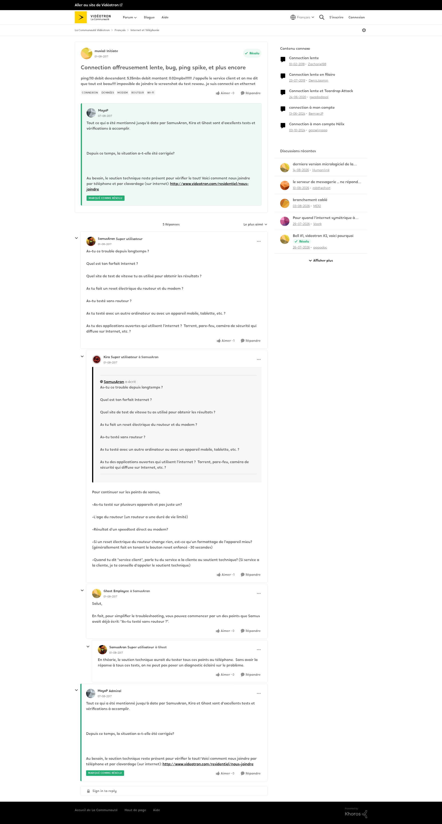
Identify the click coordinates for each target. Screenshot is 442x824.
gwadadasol (319, 97)
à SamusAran (148, 357)
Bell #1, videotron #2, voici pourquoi (323, 236)
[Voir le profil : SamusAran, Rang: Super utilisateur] (91, 241)
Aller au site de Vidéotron (97, 5)
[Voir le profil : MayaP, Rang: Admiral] (90, 693)
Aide (156, 810)
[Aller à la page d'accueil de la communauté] (94, 17)
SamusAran (106, 239)
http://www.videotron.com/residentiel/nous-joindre (208, 764)
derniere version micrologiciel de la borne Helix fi (323, 164)
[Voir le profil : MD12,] (284, 203)
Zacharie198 (317, 64)
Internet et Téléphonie (145, 30)
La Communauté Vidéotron (92, 30)
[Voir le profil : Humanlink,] (284, 167)
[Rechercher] (322, 17)
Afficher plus (323, 260)
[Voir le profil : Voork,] (284, 221)
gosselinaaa (318, 130)
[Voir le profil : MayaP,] (91, 112)
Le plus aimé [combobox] (256, 224)
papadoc (320, 247)
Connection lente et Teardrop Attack (321, 91)
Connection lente (304, 58)
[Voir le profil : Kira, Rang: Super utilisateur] (96, 359)
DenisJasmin (318, 80)
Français (120, 30)
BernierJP (316, 113)
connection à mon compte (312, 107)
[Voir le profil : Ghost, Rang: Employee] (96, 593)
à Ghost (161, 647)
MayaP (103, 110)
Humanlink (320, 170)
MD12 (317, 206)
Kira (107, 357)
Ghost (108, 591)
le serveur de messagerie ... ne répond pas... (325, 182)
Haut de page (135, 810)
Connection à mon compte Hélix (316, 124)
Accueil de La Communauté (96, 810)
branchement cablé (310, 200)
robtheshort (321, 188)
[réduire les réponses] (76, 238)
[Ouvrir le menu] (364, 30)
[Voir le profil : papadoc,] (284, 239)
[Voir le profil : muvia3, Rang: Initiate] (86, 53)
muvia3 (100, 51)
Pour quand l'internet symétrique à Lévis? (324, 218)
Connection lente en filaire (312, 74)
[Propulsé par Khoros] (356, 813)
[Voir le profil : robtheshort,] (284, 185)
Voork (317, 224)
